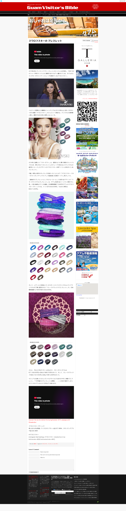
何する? (33, 12)
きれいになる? (51, 12)
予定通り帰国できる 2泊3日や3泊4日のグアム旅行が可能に (64, 14)
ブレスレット (50, 443)
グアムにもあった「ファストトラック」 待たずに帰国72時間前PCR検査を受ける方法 (85, 498)
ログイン (58, 501)
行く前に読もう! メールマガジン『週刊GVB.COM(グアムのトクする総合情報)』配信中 (61, 478)
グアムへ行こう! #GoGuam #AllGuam (89, 98)
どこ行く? (64, 12)
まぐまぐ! (71, 494)
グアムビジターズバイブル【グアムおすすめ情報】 (63, 6)
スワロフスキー (45, 443)
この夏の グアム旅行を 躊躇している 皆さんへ (82, 481)
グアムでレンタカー (32, 490)
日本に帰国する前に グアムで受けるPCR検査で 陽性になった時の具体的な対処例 (85, 494)
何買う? (45, 12)
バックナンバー (56, 495)
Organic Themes (39, 502)
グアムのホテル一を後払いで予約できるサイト (44, 492)
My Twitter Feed (1, 1)
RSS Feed (54, 501)
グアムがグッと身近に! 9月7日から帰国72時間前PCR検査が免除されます (85, 486)
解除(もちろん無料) (67, 489)
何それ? (58, 12)
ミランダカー (55, 443)
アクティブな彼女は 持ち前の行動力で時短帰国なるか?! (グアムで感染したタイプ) (85, 496)
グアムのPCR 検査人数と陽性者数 (80, 489)
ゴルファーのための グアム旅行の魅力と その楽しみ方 (84, 483)
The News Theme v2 (31, 502)
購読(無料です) (58, 489)
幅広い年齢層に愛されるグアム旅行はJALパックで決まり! (33, 478)
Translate (96, 41)
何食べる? (39, 12)
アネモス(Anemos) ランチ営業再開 (80, 479)
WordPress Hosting (46, 502)
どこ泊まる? (70, 12)
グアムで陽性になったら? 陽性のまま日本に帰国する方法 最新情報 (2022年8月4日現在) (85, 492)
